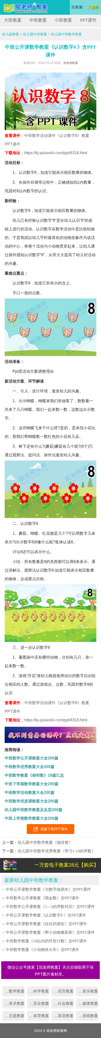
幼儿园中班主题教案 (13, 1016)
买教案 (77, 7)
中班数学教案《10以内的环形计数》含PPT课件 (46, 941)
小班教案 (63, 20)
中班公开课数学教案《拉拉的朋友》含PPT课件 (46, 924)
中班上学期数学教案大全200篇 (31, 818)
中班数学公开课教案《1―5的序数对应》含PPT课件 (50, 907)
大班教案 (13, 20)
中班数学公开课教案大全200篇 (31, 758)
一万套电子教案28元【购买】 (66, 865)
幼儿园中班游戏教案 (87, 1016)
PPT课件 (88, 20)
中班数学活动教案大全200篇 (29, 792)
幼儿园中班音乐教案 (87, 991)
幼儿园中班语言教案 (62, 991)
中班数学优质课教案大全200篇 (31, 801)
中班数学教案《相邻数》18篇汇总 (34, 775)
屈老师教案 (70, 63)
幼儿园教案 (10, 34)
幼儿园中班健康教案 (87, 1003)
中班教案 (38, 20)
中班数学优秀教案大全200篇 (29, 767)
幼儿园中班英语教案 (62, 1016)
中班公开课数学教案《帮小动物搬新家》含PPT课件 (50, 932)
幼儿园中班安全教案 (38, 1003)
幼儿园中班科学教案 (38, 991)
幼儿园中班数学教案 (66, 34)
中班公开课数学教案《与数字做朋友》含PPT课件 (48, 889)
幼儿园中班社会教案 (62, 1003)
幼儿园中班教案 (35, 34)
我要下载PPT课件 (54, 829)
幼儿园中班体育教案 (38, 1016)
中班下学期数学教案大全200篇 (31, 784)
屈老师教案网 (26, 8)
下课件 (94, 7)
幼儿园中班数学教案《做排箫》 (45, 842)
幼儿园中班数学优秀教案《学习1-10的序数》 (56, 851)
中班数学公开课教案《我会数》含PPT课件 (42, 898)
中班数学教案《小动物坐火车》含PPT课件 (42, 950)
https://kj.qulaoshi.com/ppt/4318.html (55, 153)
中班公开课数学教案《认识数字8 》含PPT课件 (46, 915)
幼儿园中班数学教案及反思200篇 (33, 810)
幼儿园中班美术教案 (13, 1003)
